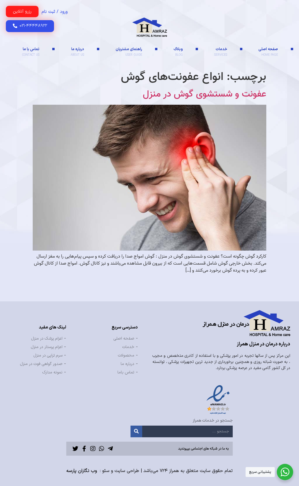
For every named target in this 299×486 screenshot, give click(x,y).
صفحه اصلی (268, 51)
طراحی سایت (126, 470)
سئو (105, 470)
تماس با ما (30, 51)
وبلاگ (178, 51)
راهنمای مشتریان (129, 51)
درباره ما (77, 51)
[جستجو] (136, 431)
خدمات (220, 51)
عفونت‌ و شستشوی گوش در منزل (204, 94)
